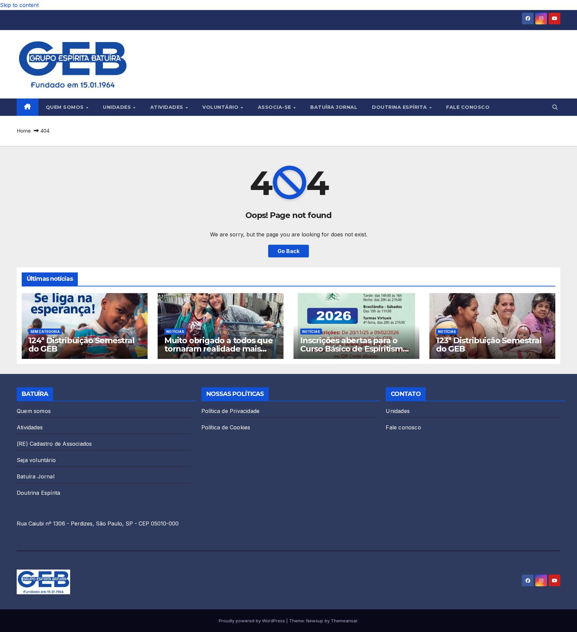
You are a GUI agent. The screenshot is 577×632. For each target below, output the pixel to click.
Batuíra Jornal (333, 107)
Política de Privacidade (230, 411)
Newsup (314, 620)
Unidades (118, 107)
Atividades (167, 107)
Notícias (175, 332)
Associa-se (275, 107)
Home (24, 131)
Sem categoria (45, 332)
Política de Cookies (225, 427)
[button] (555, 107)
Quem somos (65, 107)
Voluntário (221, 107)
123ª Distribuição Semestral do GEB (489, 345)
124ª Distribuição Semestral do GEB (81, 345)
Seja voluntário (36, 460)
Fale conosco (468, 107)
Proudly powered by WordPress (252, 620)
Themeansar (344, 620)
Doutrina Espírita (400, 107)
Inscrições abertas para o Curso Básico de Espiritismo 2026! (354, 349)
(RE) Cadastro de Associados (54, 443)
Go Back (288, 251)
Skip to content (19, 5)
